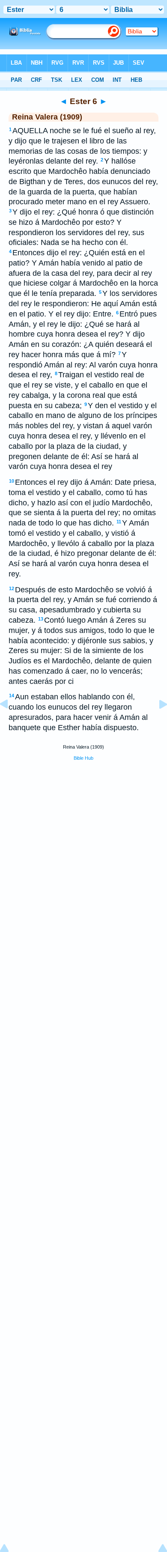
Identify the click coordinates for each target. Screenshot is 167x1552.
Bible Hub (83, 758)
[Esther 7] (156, 723)
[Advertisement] (83, 833)
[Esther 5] (10, 723)
